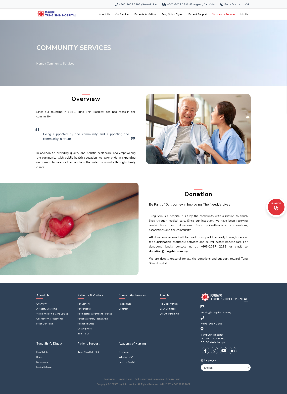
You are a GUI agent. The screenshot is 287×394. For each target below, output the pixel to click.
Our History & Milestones (49, 318)
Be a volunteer (168, 308)
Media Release (44, 367)
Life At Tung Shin (169, 313)
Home (40, 64)
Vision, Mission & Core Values (52, 313)
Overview (41, 303)
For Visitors (84, 303)
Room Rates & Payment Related (95, 313)
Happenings (125, 303)
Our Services (122, 14)
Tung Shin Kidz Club (88, 352)
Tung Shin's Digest (172, 14)
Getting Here (85, 328)
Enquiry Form (173, 379)
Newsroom (42, 362)
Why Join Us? (126, 357)
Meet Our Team (44, 323)
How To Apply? (127, 362)
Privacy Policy (125, 379)
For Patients (84, 308)
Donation (123, 308)
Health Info (42, 352)
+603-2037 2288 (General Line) (137, 4)
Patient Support (197, 14)
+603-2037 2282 (213, 247)
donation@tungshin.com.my (168, 251)
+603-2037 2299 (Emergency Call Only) (190, 4)
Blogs (39, 357)
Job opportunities (169, 303)
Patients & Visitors (145, 14)
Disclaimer (109, 379)
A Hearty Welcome (46, 308)
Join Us (244, 14)
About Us (104, 14)
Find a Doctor (231, 4)
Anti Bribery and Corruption (149, 379)
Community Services (223, 14)
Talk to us (84, 333)
